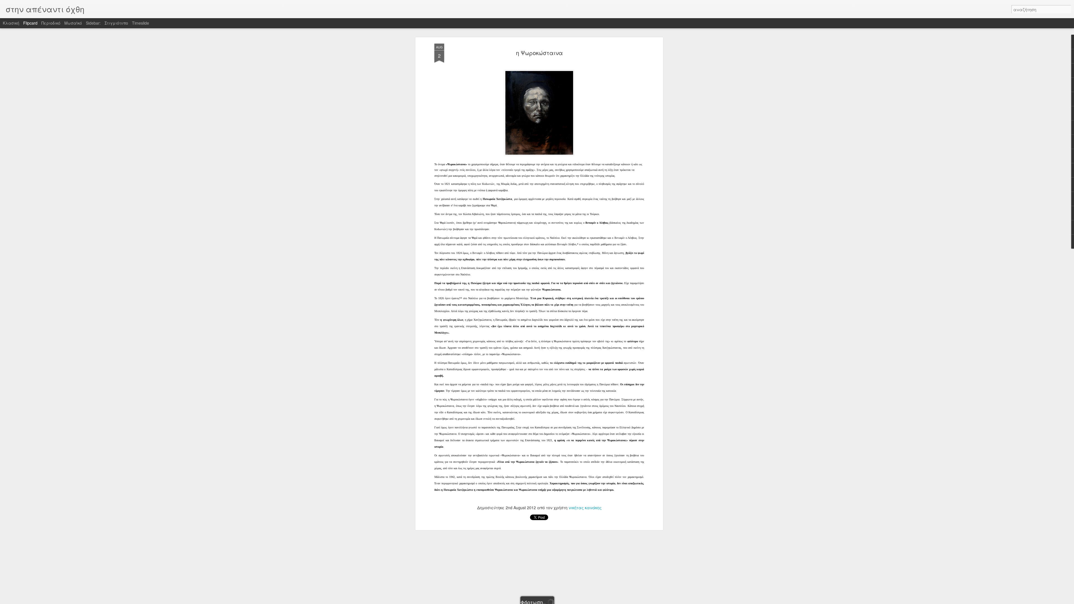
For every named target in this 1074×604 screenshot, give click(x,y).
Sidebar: (93, 23)
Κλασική (11, 23)
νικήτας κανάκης (585, 507)
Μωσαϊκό (73, 23)
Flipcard (30, 23)
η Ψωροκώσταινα (539, 53)
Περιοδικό (50, 23)
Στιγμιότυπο (116, 23)
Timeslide (140, 23)
